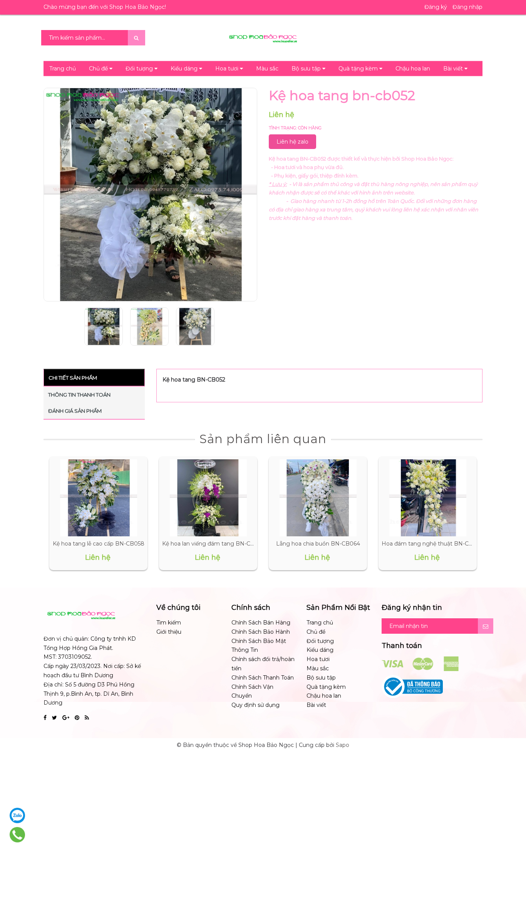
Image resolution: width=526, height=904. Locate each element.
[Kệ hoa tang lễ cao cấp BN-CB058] (98, 497)
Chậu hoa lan (412, 68)
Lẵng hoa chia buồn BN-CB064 (318, 543)
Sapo (342, 745)
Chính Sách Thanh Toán (262, 677)
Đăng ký (435, 6)
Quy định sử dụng (255, 704)
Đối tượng (140, 68)
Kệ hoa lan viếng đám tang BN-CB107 (213, 543)
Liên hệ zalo (292, 141)
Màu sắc (267, 68)
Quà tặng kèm (358, 68)
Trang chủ (62, 68)
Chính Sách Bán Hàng (260, 622)
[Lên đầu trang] (510, 865)
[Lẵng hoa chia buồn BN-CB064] (318, 497)
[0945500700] (17, 835)
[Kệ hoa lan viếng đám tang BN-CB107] (208, 497)
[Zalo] (17, 815)
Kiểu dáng (185, 68)
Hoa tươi (227, 68)
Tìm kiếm (168, 622)
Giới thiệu (168, 631)
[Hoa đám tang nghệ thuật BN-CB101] (428, 497)
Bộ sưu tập (306, 68)
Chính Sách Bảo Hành (260, 631)
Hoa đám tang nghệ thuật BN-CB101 (431, 543)
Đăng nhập (467, 6)
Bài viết (453, 68)
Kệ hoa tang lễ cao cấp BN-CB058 (98, 543)
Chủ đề (99, 68)
